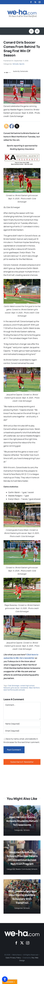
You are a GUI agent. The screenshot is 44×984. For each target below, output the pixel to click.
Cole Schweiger (13, 686)
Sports (21, 64)
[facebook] (31, 2)
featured (7, 688)
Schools (16, 64)
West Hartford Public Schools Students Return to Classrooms (22, 821)
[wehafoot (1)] (22, 931)
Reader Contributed (23, 869)
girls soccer (15, 688)
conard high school (27, 686)
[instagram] (39, 2)
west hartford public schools (14, 690)
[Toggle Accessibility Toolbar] (5, 979)
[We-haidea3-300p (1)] (22, 10)
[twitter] (35, 2)
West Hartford (34, 688)
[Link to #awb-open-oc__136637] (31, 31)
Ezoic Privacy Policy (13, 957)
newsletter (24, 688)
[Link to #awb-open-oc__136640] (37, 31)
